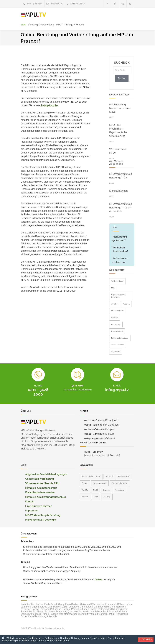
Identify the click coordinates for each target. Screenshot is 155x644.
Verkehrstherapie (119, 483)
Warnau (73, 614)
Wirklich (109, 476)
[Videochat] (122, 4)
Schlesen (50, 611)
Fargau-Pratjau (107, 614)
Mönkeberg (100, 606)
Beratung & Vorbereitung (41, 24)
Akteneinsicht (117, 345)
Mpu (113, 288)
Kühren (121, 604)
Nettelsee (26, 609)
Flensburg (119, 490)
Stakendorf (115, 611)
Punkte (85, 490)
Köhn (93, 604)
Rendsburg (40, 616)
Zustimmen (145, 639)
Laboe (129, 604)
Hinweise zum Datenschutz (41, 487)
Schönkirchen (86, 611)
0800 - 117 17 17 (93, 451)
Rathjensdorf (105, 609)
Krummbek (111, 604)
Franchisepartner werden (40, 492)
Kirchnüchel (50, 604)
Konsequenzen (100, 483)
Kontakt (29, 501)
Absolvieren (123, 476)
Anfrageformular (49, 105)
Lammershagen (29, 606)
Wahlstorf (64, 614)
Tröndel (45, 614)
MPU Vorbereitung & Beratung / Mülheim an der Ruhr (120, 208)
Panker (35, 609)
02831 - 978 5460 (94, 438)
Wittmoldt (93, 614)
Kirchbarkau (36, 604)
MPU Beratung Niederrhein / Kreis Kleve (119, 108)
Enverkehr (116, 324)
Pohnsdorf (55, 609)
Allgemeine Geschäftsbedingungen (46, 474)
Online (98, 579)
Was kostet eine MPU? (118, 151)
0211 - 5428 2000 (35, 4)
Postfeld (66, 609)
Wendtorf (83, 614)
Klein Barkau (72, 604)
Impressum (31, 510)
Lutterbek (74, 606)
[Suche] (130, 4)
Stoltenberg (34, 614)
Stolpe (24, 614)
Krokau (100, 604)
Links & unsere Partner (38, 506)
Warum (114, 318)
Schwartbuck (101, 611)
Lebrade (42, 606)
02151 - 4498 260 (94, 433)
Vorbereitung (117, 281)
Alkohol (114, 304)
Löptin (65, 606)
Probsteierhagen (80, 609)
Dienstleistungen (118, 190)
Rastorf (93, 609)
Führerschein (117, 311)
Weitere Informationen (58, 640)
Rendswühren (119, 609)
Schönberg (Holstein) (67, 611)
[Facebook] (107, 4)
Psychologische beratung (118, 296)
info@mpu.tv (56, 4)
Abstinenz (115, 352)
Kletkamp (85, 604)
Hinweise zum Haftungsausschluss (45, 497)
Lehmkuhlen (54, 606)
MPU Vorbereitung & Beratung (42, 515)
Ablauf (85, 497)
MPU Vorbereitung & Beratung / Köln (120, 176)
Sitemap (107, 497)
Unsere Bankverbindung (39, 478)
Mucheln (110, 606)
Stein (124, 611)
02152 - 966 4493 (94, 429)
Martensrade (86, 606)
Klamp (61, 604)
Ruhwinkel (26, 611)
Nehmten (121, 606)
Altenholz (52, 616)
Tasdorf (54, 614)
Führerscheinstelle (120, 338)
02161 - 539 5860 (94, 424)
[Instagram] (115, 4)
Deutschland (117, 331)
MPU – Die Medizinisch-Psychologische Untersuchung (118, 130)
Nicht (95, 490)
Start (23, 24)
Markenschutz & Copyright (40, 519)
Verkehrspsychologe (91, 476)
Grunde (106, 490)
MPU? (59, 24)
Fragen (85, 483)
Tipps (95, 497)
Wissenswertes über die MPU (42, 483)
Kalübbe (25, 604)
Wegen (126, 304)
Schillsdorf (38, 611)
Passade (44, 609)
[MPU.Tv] (33, 15)
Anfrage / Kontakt (74, 24)
